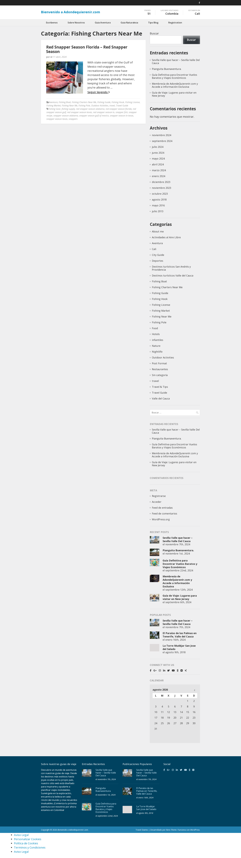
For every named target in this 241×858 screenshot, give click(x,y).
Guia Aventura (103, 22)
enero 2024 (158, 176)
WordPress (195, 829)
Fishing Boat (65, 102)
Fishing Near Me (69, 105)
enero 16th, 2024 (175, 639)
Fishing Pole (84, 105)
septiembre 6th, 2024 (178, 602)
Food (155, 328)
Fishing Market (53, 105)
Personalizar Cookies (27, 839)
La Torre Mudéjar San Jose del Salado (146, 808)
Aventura (53, 102)
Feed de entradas (162, 507)
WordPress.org (161, 519)
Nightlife (157, 351)
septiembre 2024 (162, 141)
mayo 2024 (158, 158)
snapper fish (122, 112)
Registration (175, 22)
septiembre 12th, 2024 (179, 589)
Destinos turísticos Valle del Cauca (172, 275)
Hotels (156, 334)
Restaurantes (160, 369)
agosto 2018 (159, 199)
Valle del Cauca (161, 398)
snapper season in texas (121, 115)
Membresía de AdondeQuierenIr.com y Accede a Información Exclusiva (175, 85)
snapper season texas (57, 118)
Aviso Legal (21, 835)
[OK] (177, 670)
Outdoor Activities (99, 105)
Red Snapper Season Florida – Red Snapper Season (86, 49)
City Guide (158, 255)
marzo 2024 (159, 170)
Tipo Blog (153, 22)
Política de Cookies (26, 843)
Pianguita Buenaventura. (166, 69)
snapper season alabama (65, 115)
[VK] (181, 670)
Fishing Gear (54, 108)
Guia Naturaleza (129, 22)
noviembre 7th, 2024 (177, 544)
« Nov (194, 690)
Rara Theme (171, 829)
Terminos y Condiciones (29, 847)
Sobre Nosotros (76, 22)
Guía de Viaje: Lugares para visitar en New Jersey (174, 94)
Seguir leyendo (97, 92)
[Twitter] (168, 670)
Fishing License (132, 102)
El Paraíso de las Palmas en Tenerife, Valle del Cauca (180, 634)
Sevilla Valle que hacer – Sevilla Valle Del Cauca (176, 61)
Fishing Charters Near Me (84, 102)
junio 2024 (158, 152)
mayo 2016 (158, 205)
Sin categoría (160, 375)
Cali (154, 249)
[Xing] (186, 670)
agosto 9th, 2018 (175, 652)
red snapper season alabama (90, 108)
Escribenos (52, 22)
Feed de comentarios (164, 513)
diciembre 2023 (161, 182)
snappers (73, 118)
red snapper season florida (119, 108)
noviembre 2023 (161, 187)
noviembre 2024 (161, 135)
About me (158, 231)
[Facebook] (199, 2)
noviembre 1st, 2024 (177, 553)
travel (112, 105)
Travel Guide (122, 105)
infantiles (157, 340)
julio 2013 (157, 211)
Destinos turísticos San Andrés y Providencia (171, 268)
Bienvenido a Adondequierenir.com (70, 12)
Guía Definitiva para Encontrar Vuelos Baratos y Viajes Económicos (174, 76)
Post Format (159, 363)
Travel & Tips (160, 386)
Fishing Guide (103, 102)
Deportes (157, 260)
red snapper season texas (79, 112)
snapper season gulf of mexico (94, 115)
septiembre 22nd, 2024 (179, 570)
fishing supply (68, 108)
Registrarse (159, 496)
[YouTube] (173, 670)
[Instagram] (160, 670)
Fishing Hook (118, 102)
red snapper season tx (104, 112)
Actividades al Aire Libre (166, 237)
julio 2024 (157, 146)
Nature (156, 345)
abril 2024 (158, 164)
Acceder (156, 501)
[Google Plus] (155, 670)
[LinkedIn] (164, 670)
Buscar (154, 33)
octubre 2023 (160, 193)
